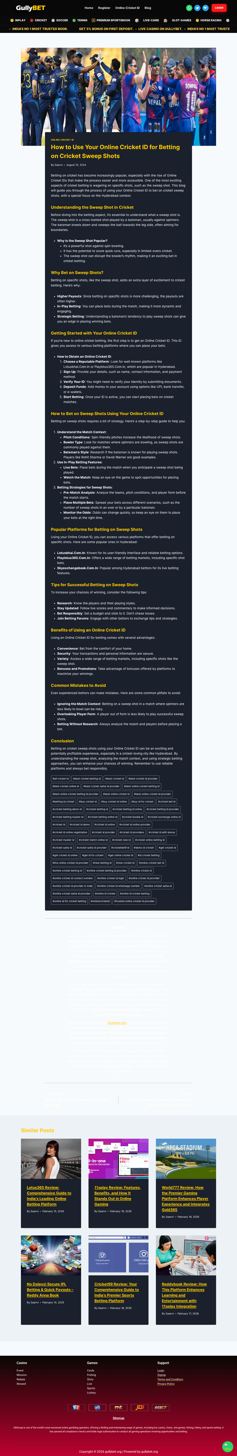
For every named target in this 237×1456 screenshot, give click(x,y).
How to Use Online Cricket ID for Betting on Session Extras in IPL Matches (160, 1099)
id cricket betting (148, 855)
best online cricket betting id (141, 786)
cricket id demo (80, 824)
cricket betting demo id (67, 809)
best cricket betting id (87, 778)
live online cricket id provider (70, 862)
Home (89, 8)
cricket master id (63, 839)
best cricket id (114, 778)
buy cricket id (88, 801)
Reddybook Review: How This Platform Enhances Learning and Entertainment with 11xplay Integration (184, 1295)
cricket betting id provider (163, 809)
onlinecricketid (100, 901)
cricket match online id (93, 839)
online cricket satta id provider (71, 893)
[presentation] (51, 1159)
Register (104, 8)
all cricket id (61, 778)
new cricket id (125, 862)
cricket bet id (166, 801)
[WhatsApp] (189, 8)
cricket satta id (62, 847)
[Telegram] (205, 8)
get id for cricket (93, 855)
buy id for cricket (142, 801)
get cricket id (167, 847)
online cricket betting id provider (107, 870)
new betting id (102, 862)
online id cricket (105, 893)
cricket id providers (132, 832)
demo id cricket (144, 847)
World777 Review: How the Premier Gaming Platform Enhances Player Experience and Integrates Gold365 (186, 1198)
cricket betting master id (68, 816)
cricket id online (104, 824)
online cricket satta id (158, 885)
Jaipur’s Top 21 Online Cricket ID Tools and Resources (76, 1099)
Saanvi (59, 164)
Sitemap (118, 1418)
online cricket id (141, 870)
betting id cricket (63, 801)
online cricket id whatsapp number (118, 885)
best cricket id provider (143, 778)
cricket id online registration (70, 832)
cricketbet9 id (120, 847)
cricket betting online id (102, 816)
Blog (148, 8)
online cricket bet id (151, 862)
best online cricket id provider (152, 793)
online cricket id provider (144, 878)
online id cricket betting (134, 893)
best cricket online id (66, 786)
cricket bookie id (132, 816)
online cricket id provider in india (73, 885)
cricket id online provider (134, 824)
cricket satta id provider (92, 847)
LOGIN (219, 7)
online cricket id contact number (73, 878)
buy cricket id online (114, 801)
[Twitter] (197, 8)
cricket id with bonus (162, 832)
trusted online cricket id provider (134, 901)
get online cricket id (120, 855)
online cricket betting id (67, 870)
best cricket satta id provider (101, 786)
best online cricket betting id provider (76, 793)
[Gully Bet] (30, 8)
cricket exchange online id (164, 816)
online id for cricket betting (69, 901)
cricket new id (121, 839)
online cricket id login (110, 878)
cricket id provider (103, 832)
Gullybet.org (117, 1023)
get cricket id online (65, 855)
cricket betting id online (127, 809)
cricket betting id (97, 809)
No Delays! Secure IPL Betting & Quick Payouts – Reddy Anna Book (50, 1289)
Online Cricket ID (127, 8)
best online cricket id (116, 793)
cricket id (59, 824)
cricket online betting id (150, 839)
